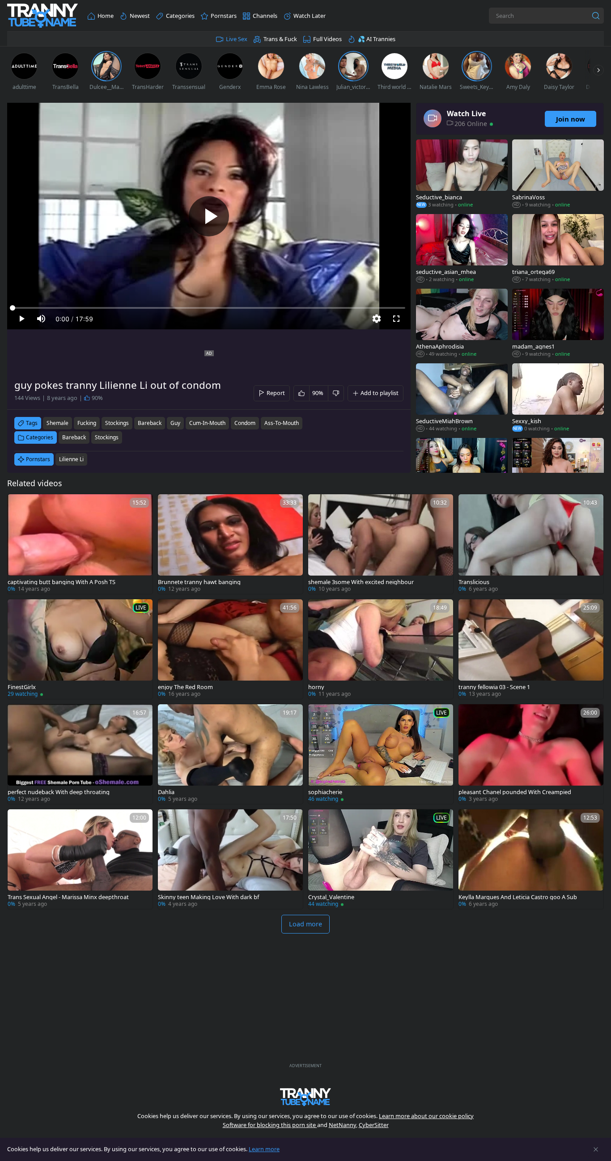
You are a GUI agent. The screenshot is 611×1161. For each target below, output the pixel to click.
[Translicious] (530, 544)
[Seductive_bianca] (462, 174)
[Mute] (41, 319)
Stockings (107, 437)
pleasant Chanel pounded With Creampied (514, 792)
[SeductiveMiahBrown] (462, 398)
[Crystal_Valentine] (380, 859)
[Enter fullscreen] (396, 319)
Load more (305, 924)
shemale (57, 423)
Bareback (74, 437)
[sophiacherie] (380, 754)
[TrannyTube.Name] (42, 16)
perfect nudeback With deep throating (59, 792)
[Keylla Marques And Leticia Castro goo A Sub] (530, 859)
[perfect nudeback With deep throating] (80, 754)
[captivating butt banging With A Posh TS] (80, 544)
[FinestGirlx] (80, 649)
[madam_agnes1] (558, 324)
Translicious (473, 582)
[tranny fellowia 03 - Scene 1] (530, 649)
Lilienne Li (71, 459)
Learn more (264, 1149)
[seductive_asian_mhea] (462, 249)
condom (244, 423)
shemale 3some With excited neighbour (361, 582)
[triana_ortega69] (558, 249)
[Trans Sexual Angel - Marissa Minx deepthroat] (80, 859)
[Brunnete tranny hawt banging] (230, 544)
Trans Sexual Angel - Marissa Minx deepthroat (68, 897)
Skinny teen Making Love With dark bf (208, 897)
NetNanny (342, 1125)
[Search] (595, 15)
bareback (149, 423)
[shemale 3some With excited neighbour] (380, 544)
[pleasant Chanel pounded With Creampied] (530, 754)
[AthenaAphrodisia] (462, 324)
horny (316, 687)
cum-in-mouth (207, 423)
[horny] (380, 649)
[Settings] (377, 319)
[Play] (209, 216)
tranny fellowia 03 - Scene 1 (494, 687)
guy (175, 423)
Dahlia (166, 792)
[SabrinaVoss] (558, 174)
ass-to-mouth (281, 423)
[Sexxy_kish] (558, 398)
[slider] (209, 308)
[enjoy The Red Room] (230, 649)
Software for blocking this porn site (270, 1125)
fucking (86, 423)
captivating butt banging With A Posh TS (61, 582)
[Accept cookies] (596, 1149)
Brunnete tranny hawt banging (199, 582)
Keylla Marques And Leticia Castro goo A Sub (517, 897)
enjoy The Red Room (185, 687)
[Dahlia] (230, 754)
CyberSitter (374, 1125)
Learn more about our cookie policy (426, 1116)
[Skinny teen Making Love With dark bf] (230, 859)
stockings (117, 423)
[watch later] (18, 505)
